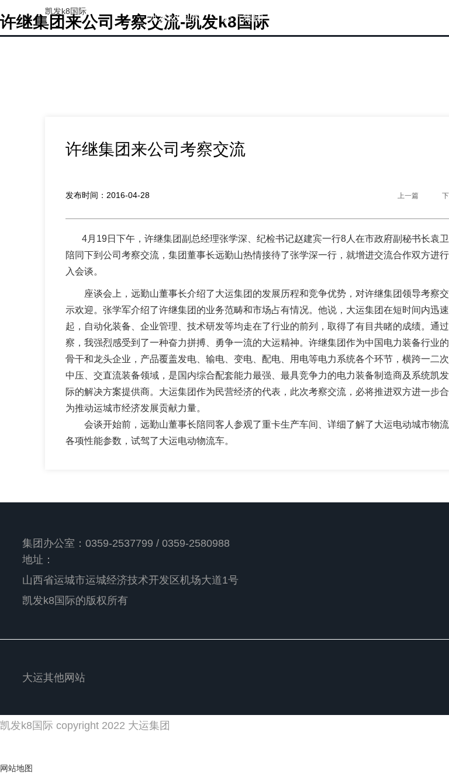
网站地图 (16, 768)
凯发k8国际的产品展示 (200, 52)
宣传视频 (295, 52)
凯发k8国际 (66, 11)
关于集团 (243, 17)
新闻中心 (306, 17)
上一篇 (408, 196)
